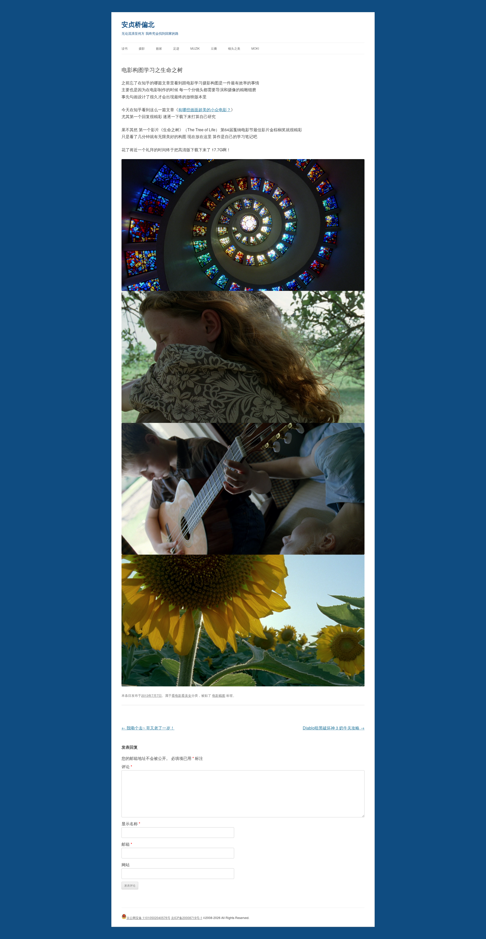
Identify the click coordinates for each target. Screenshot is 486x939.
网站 (126, 865)
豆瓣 (214, 48)
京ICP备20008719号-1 (186, 917)
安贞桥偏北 (138, 24)
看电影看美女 (181, 695)
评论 (127, 766)
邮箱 (127, 844)
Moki (255, 48)
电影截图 (218, 695)
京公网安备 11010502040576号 (148, 917)
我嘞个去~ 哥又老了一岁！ (148, 728)
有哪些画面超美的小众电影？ (204, 109)
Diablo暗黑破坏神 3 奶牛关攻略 (333, 728)
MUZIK (195, 48)
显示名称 (131, 824)
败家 (159, 48)
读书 (125, 48)
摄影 (142, 48)
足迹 (176, 48)
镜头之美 (234, 48)
